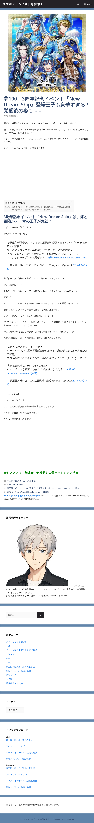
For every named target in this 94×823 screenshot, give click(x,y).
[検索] (40, 615)
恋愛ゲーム (11, 675)
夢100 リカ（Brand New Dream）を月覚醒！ (29, 492)
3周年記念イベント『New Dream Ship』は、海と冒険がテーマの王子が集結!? (39, 207)
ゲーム (9, 658)
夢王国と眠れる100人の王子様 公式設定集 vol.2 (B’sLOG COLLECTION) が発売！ (44, 488)
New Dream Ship (15, 484)
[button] (78, 4)
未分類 (9, 679)
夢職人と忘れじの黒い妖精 (18, 670)
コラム (9, 662)
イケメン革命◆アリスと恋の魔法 (21, 650)
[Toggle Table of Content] (68, 203)
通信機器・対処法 (14, 683)
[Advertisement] (47, 176)
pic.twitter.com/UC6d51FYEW (71, 257)
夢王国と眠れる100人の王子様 (21, 480)
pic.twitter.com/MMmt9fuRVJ (22, 373)
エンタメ (10, 654)
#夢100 (51, 257)
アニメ (9, 645)
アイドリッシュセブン (16, 641)
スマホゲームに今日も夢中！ (22, 4)
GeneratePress (67, 819)
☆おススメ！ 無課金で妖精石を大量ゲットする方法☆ (33, 210)
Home (7, 495)
